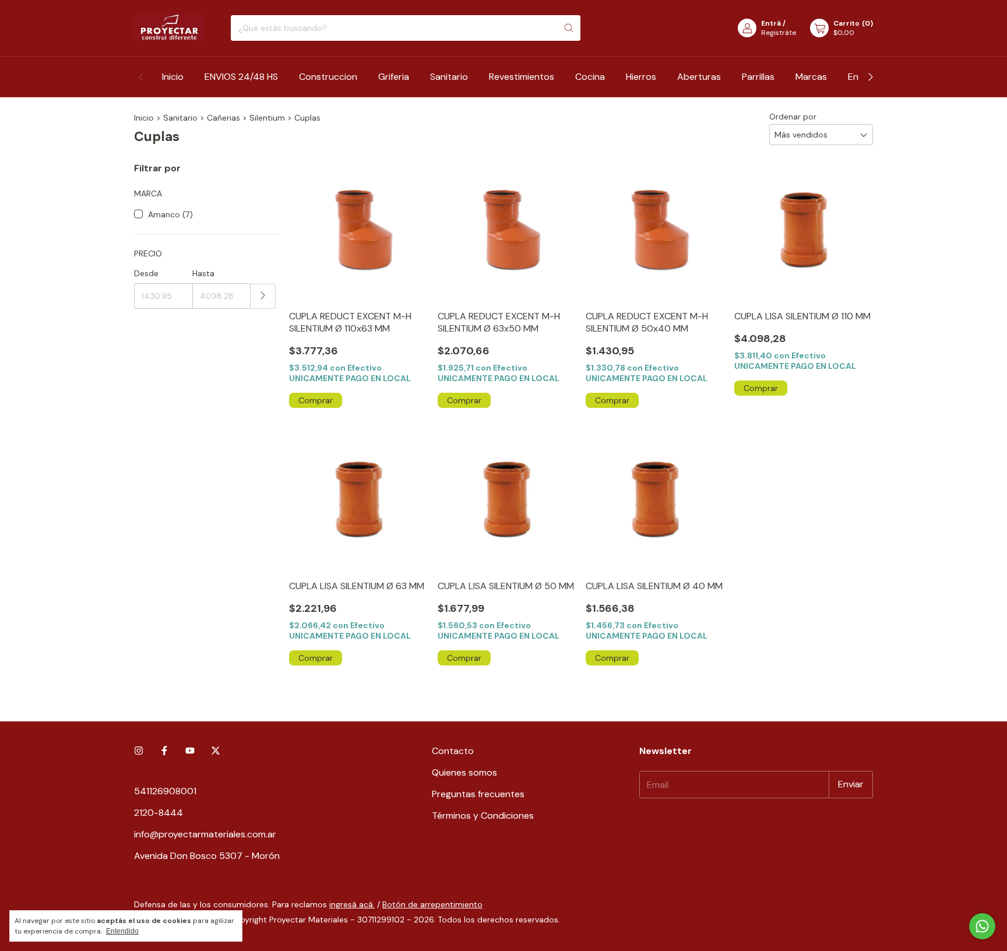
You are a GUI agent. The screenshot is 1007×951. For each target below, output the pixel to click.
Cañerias (223, 117)
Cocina (590, 77)
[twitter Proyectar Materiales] (215, 751)
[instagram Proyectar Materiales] (138, 751)
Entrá (771, 23)
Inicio (173, 77)
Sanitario (449, 77)
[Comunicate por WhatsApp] (982, 926)
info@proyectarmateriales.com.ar (205, 834)
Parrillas (758, 77)
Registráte (778, 32)
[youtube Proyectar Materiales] (190, 751)
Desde (146, 273)
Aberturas (699, 77)
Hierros (641, 77)
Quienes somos (464, 772)
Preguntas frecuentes (478, 794)
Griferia (393, 77)
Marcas (811, 77)
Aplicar (263, 296)
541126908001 (165, 791)
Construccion (328, 77)
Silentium (267, 117)
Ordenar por (792, 116)
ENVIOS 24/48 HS (241, 77)
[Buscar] (568, 28)
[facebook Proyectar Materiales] (164, 751)
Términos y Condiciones (483, 815)
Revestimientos (521, 77)
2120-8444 (158, 812)
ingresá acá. (352, 904)
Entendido (122, 931)
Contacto (453, 751)
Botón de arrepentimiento (432, 904)
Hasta (203, 273)
